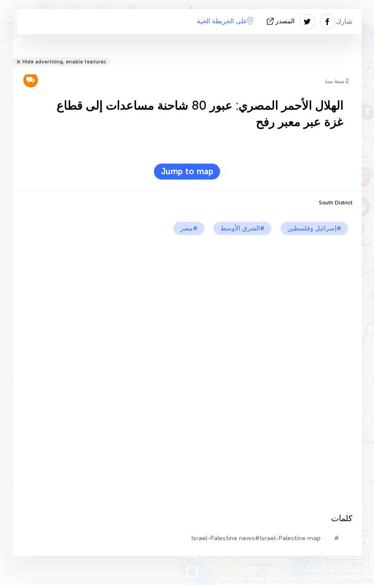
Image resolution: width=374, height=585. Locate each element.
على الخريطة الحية (222, 21)
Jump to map (187, 172)
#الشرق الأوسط (242, 228)
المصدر (285, 21)
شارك (344, 21)
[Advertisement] (187, 303)
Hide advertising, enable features (64, 62)
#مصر (188, 228)
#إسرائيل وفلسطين (314, 228)
